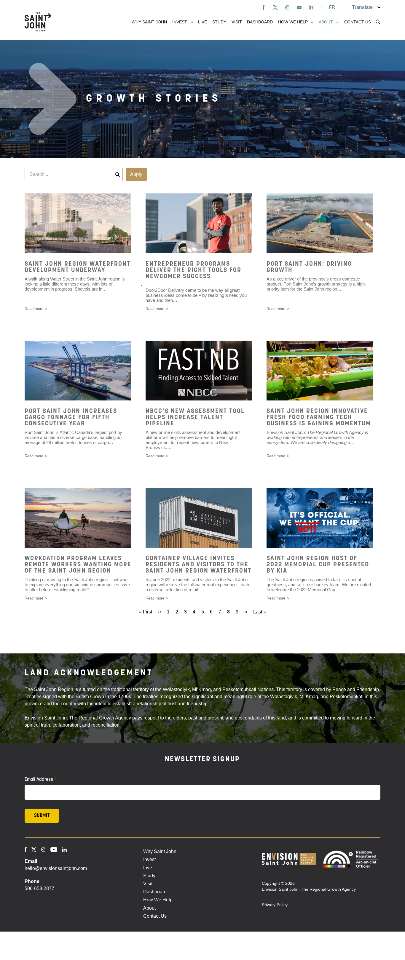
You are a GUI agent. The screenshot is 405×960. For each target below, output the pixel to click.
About (326, 22)
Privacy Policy (275, 904)
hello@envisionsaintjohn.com (56, 868)
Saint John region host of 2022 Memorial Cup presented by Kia (318, 564)
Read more (34, 309)
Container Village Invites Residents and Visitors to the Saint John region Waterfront (198, 564)
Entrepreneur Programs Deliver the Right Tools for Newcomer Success (193, 270)
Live (202, 22)
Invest (179, 22)
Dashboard (260, 22)
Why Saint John (149, 22)
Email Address (39, 779)
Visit (237, 22)
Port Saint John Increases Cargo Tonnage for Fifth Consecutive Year (71, 417)
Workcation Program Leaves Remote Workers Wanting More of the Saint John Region (78, 564)
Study (219, 22)
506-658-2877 (39, 888)
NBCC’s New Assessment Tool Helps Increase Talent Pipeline (195, 417)
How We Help (293, 22)
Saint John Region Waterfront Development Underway (77, 267)
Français (332, 7)
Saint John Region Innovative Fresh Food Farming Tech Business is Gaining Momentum (319, 417)
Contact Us (357, 22)
